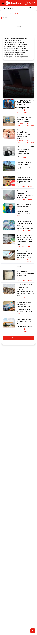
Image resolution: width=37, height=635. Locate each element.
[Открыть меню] (3, 3)
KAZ (33, 3)
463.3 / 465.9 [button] (9, 8)
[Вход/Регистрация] (30, 3)
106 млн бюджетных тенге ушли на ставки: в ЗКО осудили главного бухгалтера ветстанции (25, 226)
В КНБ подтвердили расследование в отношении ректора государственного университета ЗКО (25, 211)
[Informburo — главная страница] (13, 3)
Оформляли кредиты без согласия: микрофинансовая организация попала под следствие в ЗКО (25, 308)
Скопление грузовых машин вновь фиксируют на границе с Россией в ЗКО (25, 195)
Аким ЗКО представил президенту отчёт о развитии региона (25, 121)
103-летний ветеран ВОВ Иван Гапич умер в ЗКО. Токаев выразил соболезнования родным (25, 152)
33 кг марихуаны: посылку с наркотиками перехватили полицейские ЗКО (25, 275)
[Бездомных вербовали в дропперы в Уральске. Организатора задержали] (18, 80)
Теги (11, 14)
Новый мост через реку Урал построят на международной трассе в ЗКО (25, 167)
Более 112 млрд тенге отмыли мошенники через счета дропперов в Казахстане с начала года (25, 240)
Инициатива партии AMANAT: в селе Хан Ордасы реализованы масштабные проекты (25, 325)
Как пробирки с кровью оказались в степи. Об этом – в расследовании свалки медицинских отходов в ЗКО (25, 291)
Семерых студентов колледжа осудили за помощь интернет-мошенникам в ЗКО (25, 256)
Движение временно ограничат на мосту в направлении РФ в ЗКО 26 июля (25, 181)
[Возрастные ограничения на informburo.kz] (26, 3)
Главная (4, 14)
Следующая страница (18, 338)
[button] (30, 8)
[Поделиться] (32, 630)
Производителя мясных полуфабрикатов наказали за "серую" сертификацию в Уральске (25, 136)
